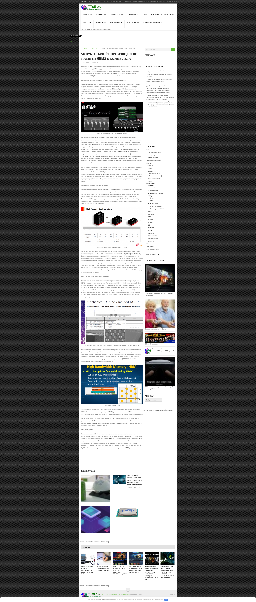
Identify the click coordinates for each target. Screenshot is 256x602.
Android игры (154, 190)
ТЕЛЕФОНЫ (101, 15)
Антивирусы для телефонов (154, 155)
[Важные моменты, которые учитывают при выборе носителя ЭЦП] (88, 558)
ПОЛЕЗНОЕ (133, 15)
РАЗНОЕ (149, 181)
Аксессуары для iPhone (157, 209)
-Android (152, 188)
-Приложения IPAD (154, 173)
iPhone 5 (152, 201)
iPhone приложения (156, 206)
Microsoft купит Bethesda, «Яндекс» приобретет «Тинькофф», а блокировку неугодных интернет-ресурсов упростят (158, 90)
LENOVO (151, 222)
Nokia (150, 230)
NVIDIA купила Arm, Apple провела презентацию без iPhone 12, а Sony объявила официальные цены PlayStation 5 (136, 1)
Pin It (71, 41)
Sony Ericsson (152, 236)
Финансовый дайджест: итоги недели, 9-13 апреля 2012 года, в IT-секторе (163, 351)
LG (149, 225)
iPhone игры (154, 203)
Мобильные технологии (162, 15)
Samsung (151, 233)
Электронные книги (152, 23)
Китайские (151, 241)
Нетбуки (87, 23)
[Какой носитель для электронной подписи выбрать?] (104, 558)
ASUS (150, 211)
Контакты (171, 594)
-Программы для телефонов (156, 176)
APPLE (150, 196)
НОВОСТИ (87, 15)
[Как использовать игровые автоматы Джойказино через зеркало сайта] (136, 558)
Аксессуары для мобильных (154, 152)
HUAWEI (151, 219)
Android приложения (156, 193)
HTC (149, 217)
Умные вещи (116, 23)
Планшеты (101, 23)
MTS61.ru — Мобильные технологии (116, 594)
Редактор (129, 487)
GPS (145, 15)
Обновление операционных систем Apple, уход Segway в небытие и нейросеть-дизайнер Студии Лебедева (160, 104)
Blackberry (151, 214)
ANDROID (151, 186)
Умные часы (133, 23)
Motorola (151, 228)
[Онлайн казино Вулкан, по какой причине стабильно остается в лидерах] (120, 558)
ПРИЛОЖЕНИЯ (117, 15)
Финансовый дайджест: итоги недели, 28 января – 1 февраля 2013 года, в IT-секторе (135, 480)
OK (166, 599)
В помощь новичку (152, 157)
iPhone (152, 198)
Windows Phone (153, 238)
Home (85, 48)
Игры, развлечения (154, 178)
